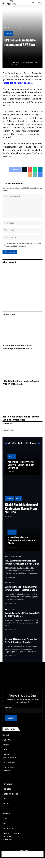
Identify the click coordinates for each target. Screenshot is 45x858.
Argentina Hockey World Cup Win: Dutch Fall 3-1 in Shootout (21, 464)
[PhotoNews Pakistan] (11, 2)
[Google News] (20, 682)
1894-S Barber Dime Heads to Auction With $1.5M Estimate (21, 383)
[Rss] (30, 682)
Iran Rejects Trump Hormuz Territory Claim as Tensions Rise (20, 418)
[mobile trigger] (4, 2)
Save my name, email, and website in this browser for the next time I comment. (23, 245)
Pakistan (9, 33)
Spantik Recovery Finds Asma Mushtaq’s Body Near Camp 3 (17, 347)
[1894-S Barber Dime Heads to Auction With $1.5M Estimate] (22, 366)
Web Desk (16, 62)
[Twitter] (10, 682)
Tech (6, 635)
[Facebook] (5, 682)
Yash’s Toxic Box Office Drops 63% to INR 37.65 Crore (22, 615)
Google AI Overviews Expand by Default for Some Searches (21, 641)
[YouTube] (15, 682)
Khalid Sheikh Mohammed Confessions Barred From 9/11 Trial (21, 508)
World (18, 499)
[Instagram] (25, 682)
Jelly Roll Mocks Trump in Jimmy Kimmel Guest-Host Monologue (21, 588)
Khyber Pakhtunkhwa (13, 557)
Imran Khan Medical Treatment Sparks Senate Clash (21, 540)
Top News (9, 499)
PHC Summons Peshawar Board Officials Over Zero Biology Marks (22, 562)
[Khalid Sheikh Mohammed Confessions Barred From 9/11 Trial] (22, 490)
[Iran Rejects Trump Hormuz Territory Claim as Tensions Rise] (22, 401)
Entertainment (10, 583)
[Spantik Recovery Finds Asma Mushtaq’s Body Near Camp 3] (22, 330)
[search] (28, 3)
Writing (12, 456)
